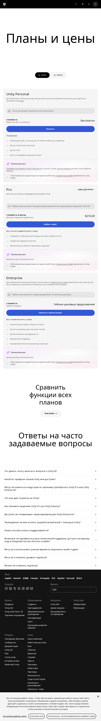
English (8, 578)
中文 (53, 578)
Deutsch (17, 578)
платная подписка (64, 169)
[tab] (42, 75)
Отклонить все (36, 716)
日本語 (25, 578)
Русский (70, 578)
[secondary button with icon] (95, 4)
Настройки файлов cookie (14, 716)
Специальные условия (64, 176)
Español (60, 578)
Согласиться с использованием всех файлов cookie (71, 716)
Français (34, 578)
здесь (22, 101)
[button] (50, 129)
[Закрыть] (98, 696)
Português (44, 578)
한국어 (79, 578)
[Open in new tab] (21, 612)
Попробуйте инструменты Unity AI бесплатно (23, 169)
